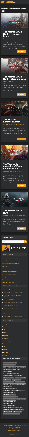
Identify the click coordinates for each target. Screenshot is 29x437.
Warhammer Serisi (9, 377)
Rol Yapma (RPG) (21, 215)
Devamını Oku (21, 51)
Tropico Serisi (16, 380)
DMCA (23, 433)
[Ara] (25, 241)
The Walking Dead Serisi (10, 388)
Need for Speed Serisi (10, 365)
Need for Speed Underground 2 (9, 271)
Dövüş (5, 329)
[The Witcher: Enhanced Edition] (14, 108)
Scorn (5, 313)
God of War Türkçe (8, 305)
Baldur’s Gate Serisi (9, 405)
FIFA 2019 (6, 299)
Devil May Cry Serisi (20, 399)
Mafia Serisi (7, 380)
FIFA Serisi (16, 369)
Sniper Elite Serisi (20, 377)
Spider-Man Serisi (8, 409)
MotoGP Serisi (8, 411)
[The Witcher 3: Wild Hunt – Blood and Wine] (14, 65)
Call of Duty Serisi (9, 367)
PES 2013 (4, 266)
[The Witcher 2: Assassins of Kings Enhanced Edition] (14, 152)
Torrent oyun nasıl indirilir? (14, 430)
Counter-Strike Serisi (9, 392)
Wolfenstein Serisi (8, 382)
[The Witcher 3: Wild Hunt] (14, 199)
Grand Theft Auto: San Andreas (10, 258)
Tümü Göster (5, 416)
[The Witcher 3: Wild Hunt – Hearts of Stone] (14, 20)
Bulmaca (6, 326)
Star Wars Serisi (20, 382)
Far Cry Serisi (8, 371)
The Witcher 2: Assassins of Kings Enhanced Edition (12, 166)
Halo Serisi (7, 414)
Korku (5, 332)
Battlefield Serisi (8, 375)
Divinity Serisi (18, 411)
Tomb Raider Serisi (9, 403)
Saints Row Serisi (8, 390)
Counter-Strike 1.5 (6, 279)
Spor (5, 349)
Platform (6, 338)
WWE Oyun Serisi (19, 390)
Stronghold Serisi (8, 399)
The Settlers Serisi (8, 407)
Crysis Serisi (19, 407)
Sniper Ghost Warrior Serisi (10, 397)
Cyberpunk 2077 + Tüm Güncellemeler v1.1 (12, 277)
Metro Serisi (15, 414)
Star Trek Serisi (21, 384)
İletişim (17, 434)
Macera (15, 39)
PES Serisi (7, 369)
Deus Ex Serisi (19, 409)
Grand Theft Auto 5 (7, 260)
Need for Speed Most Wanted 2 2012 (11, 263)
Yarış (5, 355)
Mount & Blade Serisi (9, 394)
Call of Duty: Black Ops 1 (8, 282)
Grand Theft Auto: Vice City (9, 274)
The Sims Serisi (20, 367)
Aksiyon (14, 124)
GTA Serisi (18, 375)
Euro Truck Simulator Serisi (11, 373)
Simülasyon (7, 346)
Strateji (6, 352)
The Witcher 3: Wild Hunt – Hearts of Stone (12, 34)
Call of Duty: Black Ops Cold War (12, 295)
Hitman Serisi (7, 386)
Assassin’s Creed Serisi (10, 363)
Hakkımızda (12, 434)
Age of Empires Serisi (9, 384)
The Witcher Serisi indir (10, 401)
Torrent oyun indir (22, 428)
